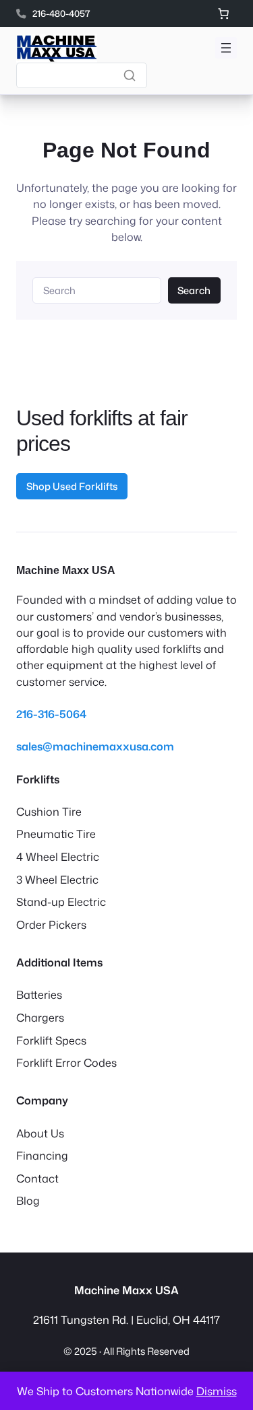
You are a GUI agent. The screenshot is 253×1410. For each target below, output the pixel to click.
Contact (37, 1178)
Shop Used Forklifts (72, 486)
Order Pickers (51, 924)
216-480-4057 (61, 13)
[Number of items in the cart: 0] (223, 13)
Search (193, 290)
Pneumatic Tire (56, 833)
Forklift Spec (48, 1040)
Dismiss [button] (216, 1391)
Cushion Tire (49, 811)
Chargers (40, 1017)
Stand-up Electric (61, 901)
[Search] (129, 75)
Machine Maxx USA (65, 570)
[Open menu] (226, 48)
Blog (28, 1200)
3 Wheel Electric (57, 879)
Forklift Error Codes (66, 1062)
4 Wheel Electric (57, 856)
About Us (40, 1133)
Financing (42, 1155)
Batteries (39, 994)
